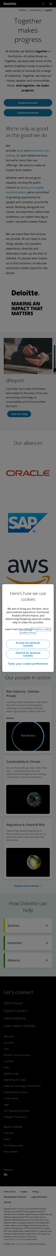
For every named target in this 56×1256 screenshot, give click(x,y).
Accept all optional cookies (28, 644)
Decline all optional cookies (28, 654)
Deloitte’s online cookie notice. (35, 630)
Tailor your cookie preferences (28, 663)
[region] (28, 628)
